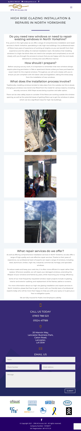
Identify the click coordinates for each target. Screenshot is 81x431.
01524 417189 (40, 320)
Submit (70, 391)
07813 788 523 (40, 315)
